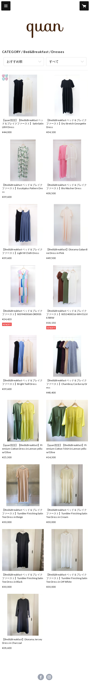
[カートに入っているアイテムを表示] (84, 6)
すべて (54, 61)
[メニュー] (5, 6)
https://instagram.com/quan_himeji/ (49, 677)
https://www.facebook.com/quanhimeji (41, 677)
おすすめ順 (14, 61)
